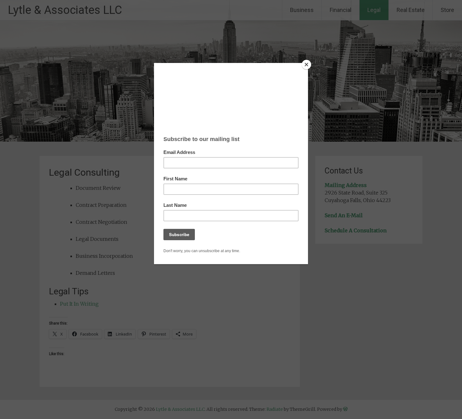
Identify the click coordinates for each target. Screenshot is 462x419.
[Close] (306, 64)
